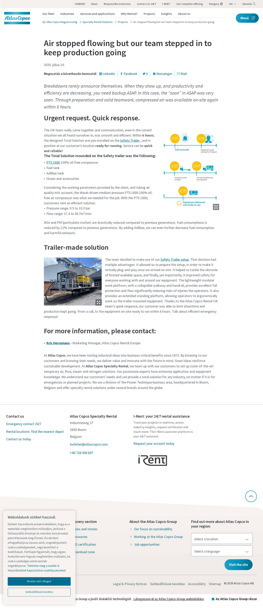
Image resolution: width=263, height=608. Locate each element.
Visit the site (238, 564)
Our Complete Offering (189, 4)
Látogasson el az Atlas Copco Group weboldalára (168, 599)
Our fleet (48, 14)
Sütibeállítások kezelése (167, 584)
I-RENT (166, 4)
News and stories (84, 529)
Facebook (130, 73)
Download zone (83, 552)
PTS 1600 (53, 162)
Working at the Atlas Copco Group (158, 536)
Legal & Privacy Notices (130, 584)
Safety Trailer (130, 140)
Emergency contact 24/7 (23, 424)
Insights (166, 14)
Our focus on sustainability (153, 529)
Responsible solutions (117, 4)
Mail (184, 73)
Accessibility (197, 584)
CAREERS (80, 4)
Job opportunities (147, 544)
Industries (67, 14)
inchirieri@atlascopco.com (89, 444)
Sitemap (215, 584)
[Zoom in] (190, 168)
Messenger (164, 73)
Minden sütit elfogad (39, 581)
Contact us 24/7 (146, 4)
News (94, 4)
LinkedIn (109, 73)
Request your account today (153, 443)
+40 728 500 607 (81, 453)
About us (184, 14)
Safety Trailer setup (175, 259)
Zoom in (216, 207)
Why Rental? (129, 14)
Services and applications (97, 14)
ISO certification (84, 544)
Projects (149, 14)
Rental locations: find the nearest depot (35, 431)
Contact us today (18, 439)
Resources (79, 536)
